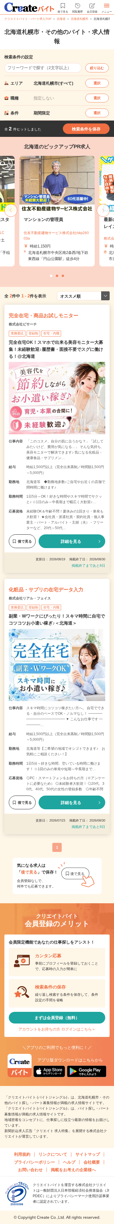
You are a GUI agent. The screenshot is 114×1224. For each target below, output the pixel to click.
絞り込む (97, 68)
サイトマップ (87, 1154)
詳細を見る (71, 541)
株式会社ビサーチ (23, 324)
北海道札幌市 (79, 18)
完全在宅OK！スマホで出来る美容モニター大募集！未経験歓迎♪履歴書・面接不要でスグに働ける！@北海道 (56, 349)
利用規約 (22, 1154)
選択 (97, 83)
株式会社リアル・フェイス (30, 598)
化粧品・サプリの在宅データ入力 (46, 589)
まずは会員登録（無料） (57, 1017)
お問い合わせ (30, 1169)
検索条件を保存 (86, 129)
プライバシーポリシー (34, 1162)
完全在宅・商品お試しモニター (43, 315)
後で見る (25, 541)
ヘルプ (69, 1162)
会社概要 (92, 1162)
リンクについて (53, 1154)
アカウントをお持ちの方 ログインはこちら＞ (57, 1029)
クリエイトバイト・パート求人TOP (27, 18)
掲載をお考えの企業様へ (73, 1169)
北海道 (61, 18)
